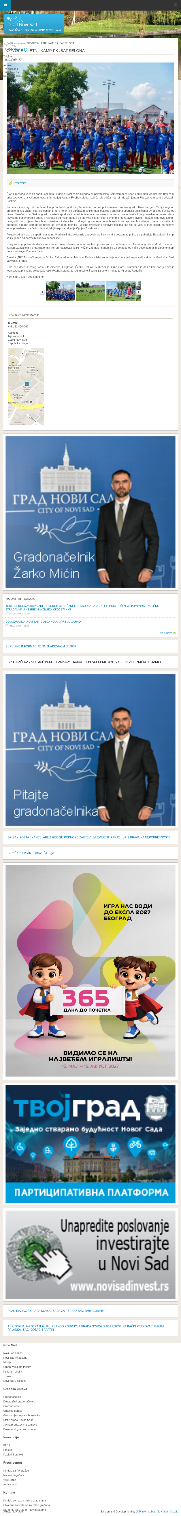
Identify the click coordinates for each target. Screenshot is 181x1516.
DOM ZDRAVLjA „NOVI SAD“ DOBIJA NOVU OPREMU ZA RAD (43, 621)
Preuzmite (20, 183)
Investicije (11, 1437)
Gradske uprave (13, 1410)
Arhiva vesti (10, 1484)
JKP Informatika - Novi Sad (152, 1511)
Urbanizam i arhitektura (17, 1367)
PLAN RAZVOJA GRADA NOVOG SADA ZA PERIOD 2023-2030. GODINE (56, 1310)
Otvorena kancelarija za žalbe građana (26, 1505)
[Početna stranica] (33, 33)
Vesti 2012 (9, 1479)
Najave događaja (20, 599)
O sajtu (174, 1511)
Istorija (7, 1362)
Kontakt (9, 1492)
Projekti (7, 1450)
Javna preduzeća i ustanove (20, 1424)
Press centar (12, 1462)
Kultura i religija (12, 1371)
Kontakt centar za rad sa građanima (24, 1500)
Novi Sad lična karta (15, 1357)
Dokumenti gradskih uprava (19, 1429)
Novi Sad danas (13, 1353)
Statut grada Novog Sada (18, 1420)
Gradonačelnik (12, 1396)
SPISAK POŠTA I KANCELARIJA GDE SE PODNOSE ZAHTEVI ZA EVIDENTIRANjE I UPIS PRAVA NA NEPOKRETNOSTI (89, 837)
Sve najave (165, 633)
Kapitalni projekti (13, 1454)
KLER (6, 1445)
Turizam (8, 1376)
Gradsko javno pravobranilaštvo (22, 1415)
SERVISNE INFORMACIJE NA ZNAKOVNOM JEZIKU (41, 646)
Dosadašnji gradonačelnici (19, 1401)
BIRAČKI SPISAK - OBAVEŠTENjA (31, 853)
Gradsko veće (11, 1406)
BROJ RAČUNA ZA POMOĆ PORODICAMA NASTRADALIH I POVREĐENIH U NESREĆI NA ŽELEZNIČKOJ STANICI (84, 662)
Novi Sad (10, 1345)
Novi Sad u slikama (14, 1380)
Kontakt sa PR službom (17, 1470)
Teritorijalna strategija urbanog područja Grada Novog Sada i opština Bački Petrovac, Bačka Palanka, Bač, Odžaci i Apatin (86, 1328)
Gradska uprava (15, 1389)
